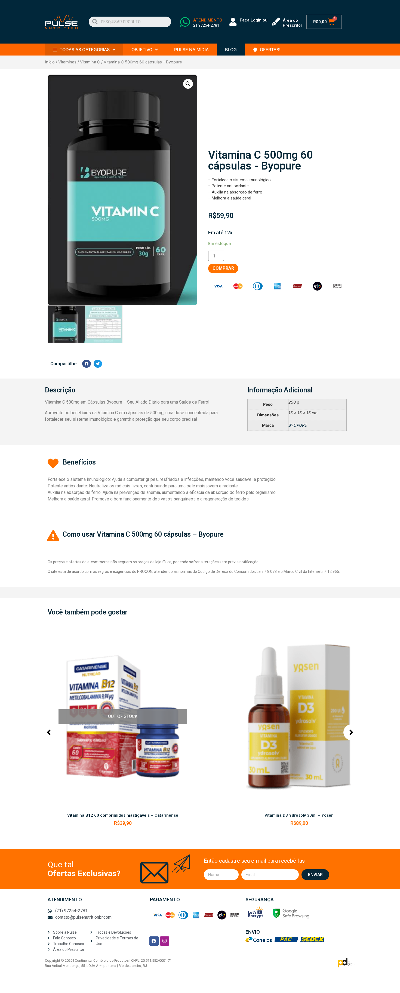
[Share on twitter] (98, 364)
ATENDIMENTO (207, 20)
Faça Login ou (253, 20)
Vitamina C (90, 62)
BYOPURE (297, 425)
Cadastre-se (250, 25)
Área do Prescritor (292, 23)
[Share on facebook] (86, 364)
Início (50, 62)
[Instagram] (164, 941)
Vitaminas (67, 62)
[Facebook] (154, 941)
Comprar (223, 268)
